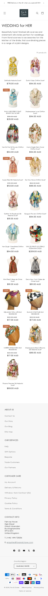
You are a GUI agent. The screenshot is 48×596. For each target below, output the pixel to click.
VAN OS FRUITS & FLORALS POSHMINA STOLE (35, 247)
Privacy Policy (11, 498)
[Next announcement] (43, 3)
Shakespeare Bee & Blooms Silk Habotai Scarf (35, 349)
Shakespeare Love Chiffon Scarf (35, 112)
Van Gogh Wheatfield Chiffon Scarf (13, 247)
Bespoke (8, 457)
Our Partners (10, 467)
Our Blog (8, 426)
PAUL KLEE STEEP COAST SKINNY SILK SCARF (12, 112)
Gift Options (10, 452)
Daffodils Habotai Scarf (12, 80)
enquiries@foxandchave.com (20, 542)
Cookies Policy (11, 503)
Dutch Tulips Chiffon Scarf (35, 80)
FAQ (6, 446)
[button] (4, 13)
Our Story (9, 421)
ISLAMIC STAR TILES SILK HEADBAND (35, 313)
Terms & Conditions (13, 509)
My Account (10, 482)
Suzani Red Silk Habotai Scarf (12, 180)
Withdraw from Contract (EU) (18, 493)
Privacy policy (39, 587)
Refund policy (27, 587)
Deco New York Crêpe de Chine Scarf (35, 280)
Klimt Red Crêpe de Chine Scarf (12, 280)
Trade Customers (12, 462)
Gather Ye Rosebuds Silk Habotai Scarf (12, 214)
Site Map (9, 432)
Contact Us (10, 416)
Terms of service (25, 591)
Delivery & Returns (13, 488)
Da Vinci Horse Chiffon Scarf (35, 180)
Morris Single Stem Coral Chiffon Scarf (35, 148)
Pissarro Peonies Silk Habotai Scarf (13, 384)
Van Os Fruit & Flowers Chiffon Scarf (13, 148)
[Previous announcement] (4, 3)
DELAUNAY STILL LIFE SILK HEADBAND (13, 313)
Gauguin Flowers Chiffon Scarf (35, 214)
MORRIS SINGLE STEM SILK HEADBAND (13, 349)
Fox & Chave (14, 587)
